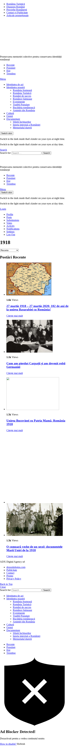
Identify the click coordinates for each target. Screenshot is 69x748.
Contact (10, 573)
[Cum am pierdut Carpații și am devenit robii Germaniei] (37, 336)
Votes (9, 223)
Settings (10, 231)
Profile (9, 214)
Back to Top (6, 584)
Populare (10, 67)
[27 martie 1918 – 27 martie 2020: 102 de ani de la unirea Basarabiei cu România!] (37, 279)
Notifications (12, 228)
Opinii (9, 116)
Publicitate (11, 570)
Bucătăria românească (24, 107)
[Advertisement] (34, 468)
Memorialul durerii (22, 127)
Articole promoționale (17, 15)
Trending (11, 73)
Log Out (10, 234)
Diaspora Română (15, 6)
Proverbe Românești (16, 9)
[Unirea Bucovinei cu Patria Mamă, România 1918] (37, 394)
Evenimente (19, 101)
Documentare (13, 119)
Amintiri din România (24, 110)
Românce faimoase (22, 98)
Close (3, 587)
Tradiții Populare (21, 104)
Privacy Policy (13, 578)
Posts (9, 217)
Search (46, 153)
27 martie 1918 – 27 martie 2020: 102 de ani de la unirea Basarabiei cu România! (37, 307)
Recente (10, 65)
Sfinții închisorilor (22, 122)
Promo (9, 575)
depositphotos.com (15, 567)
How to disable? (8, 744)
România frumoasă (22, 90)
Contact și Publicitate (17, 12)
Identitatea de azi (14, 84)
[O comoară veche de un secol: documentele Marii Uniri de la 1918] (37, 520)
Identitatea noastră (15, 87)
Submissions (12, 220)
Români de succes (22, 96)
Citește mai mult (14, 315)
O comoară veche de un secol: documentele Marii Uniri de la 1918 (34, 548)
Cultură (10, 113)
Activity (10, 226)
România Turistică (15, 4)
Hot (8, 70)
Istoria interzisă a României (26, 124)
